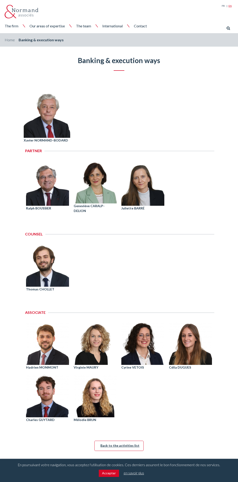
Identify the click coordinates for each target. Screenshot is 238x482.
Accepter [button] (109, 473)
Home (10, 40)
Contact (140, 26)
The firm (11, 26)
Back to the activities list (119, 445)
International (112, 26)
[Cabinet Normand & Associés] (21, 11)
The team (83, 26)
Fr (223, 5)
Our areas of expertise (47, 26)
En (230, 5)
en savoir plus (134, 473)
